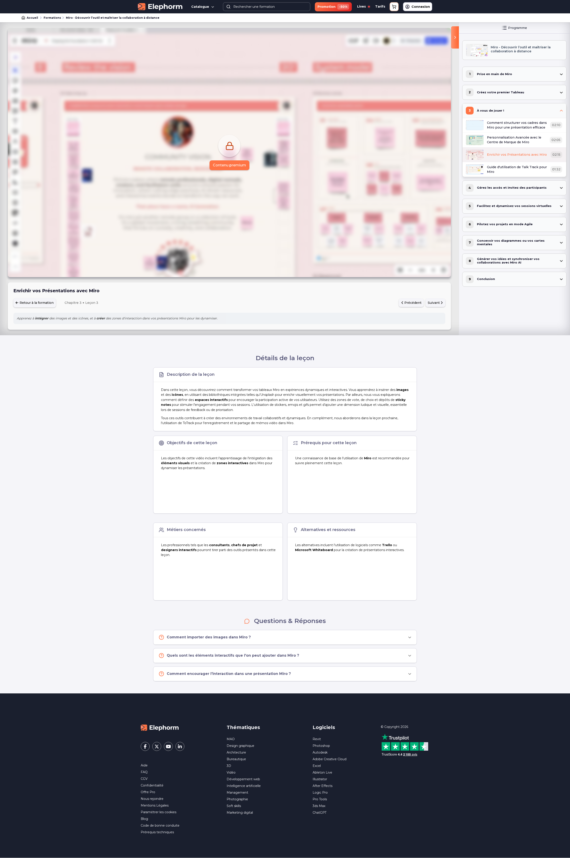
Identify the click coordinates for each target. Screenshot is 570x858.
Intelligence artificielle (244, 786)
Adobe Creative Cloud (329, 759)
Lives (362, 6)
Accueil (32, 17)
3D (229, 766)
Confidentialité (152, 785)
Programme (517, 28)
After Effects (322, 786)
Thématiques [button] (243, 727)
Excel (317, 766)
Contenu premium (229, 165)
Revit (317, 739)
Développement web (243, 779)
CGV (144, 779)
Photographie (237, 799)
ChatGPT (319, 813)
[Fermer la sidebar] (455, 37)
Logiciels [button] (324, 727)
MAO (231, 739)
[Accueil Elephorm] (160, 727)
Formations (52, 17)
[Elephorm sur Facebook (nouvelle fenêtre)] (145, 746)
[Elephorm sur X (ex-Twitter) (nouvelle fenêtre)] (156, 746)
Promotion (332, 7)
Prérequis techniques (157, 832)
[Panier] (394, 6)
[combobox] (267, 6)
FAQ (144, 772)
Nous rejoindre (152, 799)
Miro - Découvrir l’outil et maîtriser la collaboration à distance (112, 17)
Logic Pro (320, 793)
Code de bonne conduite (160, 825)
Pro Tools (320, 799)
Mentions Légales (155, 805)
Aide (144, 765)
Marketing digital (240, 813)
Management (237, 793)
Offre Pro (148, 792)
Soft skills (234, 806)
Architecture (236, 752)
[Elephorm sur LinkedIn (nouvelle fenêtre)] (179, 746)
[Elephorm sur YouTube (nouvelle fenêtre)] (168, 746)
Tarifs (380, 6)
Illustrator (320, 779)
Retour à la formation (36, 303)
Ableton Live (322, 772)
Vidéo (231, 772)
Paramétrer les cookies (158, 812)
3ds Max (319, 806)
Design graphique (240, 746)
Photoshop (321, 746)
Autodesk (320, 752)
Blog (144, 819)
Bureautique (236, 759)
